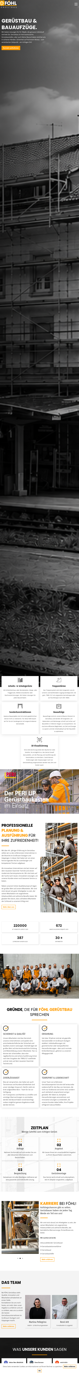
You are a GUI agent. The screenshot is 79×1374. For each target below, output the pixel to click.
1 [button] (17, 1258)
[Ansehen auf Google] (6, 1362)
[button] (5, 1229)
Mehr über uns (8, 907)
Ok (39, 1371)
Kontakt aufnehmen (11, 48)
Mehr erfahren (69, 1366)
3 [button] (22, 1258)
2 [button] (20, 1258)
